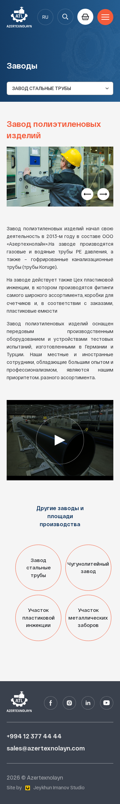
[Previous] (87, 194)
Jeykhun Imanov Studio (59, 787)
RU (45, 17)
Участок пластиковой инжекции (38, 617)
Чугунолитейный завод (88, 567)
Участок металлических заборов (88, 617)
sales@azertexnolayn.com (46, 748)
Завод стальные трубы (38, 567)
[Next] (103, 194)
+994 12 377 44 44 (34, 736)
